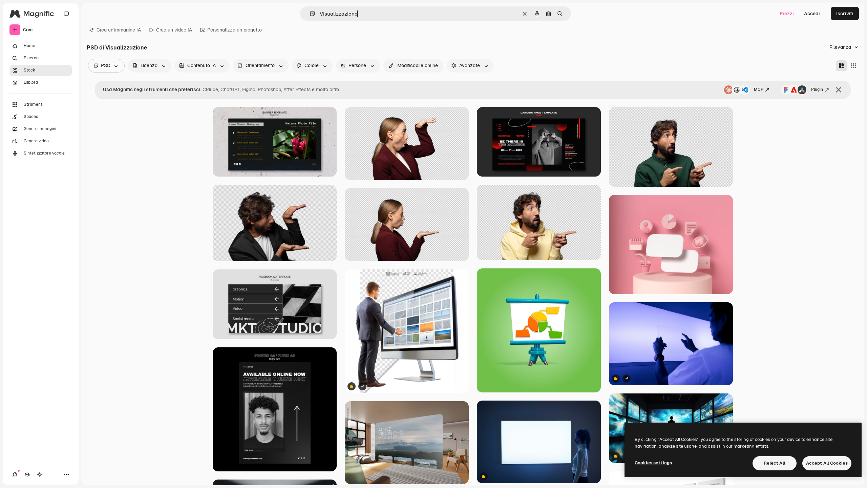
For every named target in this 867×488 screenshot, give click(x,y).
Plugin (817, 89)
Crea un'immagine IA (119, 30)
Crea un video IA (174, 30)
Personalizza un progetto (234, 30)
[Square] (853, 65)
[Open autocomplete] (309, 13)
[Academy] (27, 474)
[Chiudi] (838, 90)
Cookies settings (653, 463)
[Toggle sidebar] (66, 13)
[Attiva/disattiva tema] (39, 474)
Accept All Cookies (827, 463)
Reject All (774, 463)
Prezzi (787, 14)
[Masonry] (841, 65)
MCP (758, 89)
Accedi (812, 14)
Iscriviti (844, 14)
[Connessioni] (14, 474)
